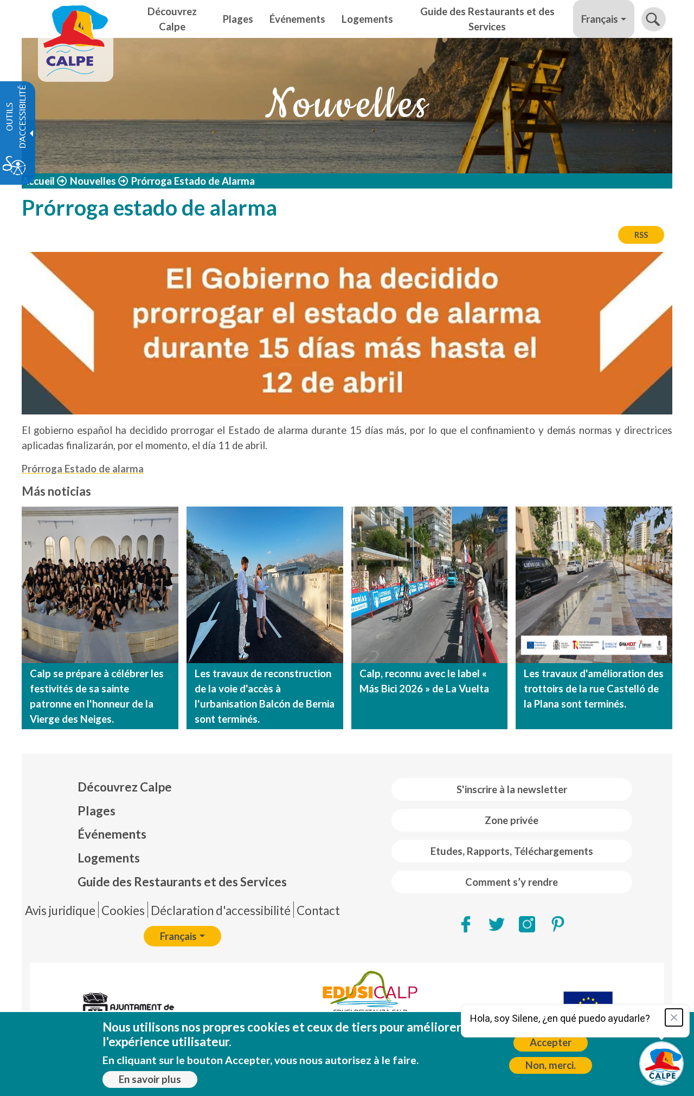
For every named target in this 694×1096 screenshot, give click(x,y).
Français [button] (599, 19)
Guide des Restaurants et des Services (182, 881)
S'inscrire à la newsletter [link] (512, 789)
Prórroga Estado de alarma (83, 469)
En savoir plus (150, 1079)
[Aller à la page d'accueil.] (76, 19)
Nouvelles (93, 181)
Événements (112, 834)
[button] (653, 19)
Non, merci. (550, 1065)
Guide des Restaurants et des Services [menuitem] (487, 19)
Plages (96, 810)
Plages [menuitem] (238, 19)
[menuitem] (182, 787)
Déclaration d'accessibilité (221, 910)
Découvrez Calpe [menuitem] (172, 19)
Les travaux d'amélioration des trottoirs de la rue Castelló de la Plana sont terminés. (594, 688)
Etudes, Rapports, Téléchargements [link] (511, 851)
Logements (109, 858)
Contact (318, 910)
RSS (641, 234)
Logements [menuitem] (367, 19)
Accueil (38, 181)
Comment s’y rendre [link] (511, 882)
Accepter (550, 1042)
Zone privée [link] (511, 820)
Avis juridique (60, 910)
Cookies (123, 910)
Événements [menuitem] (297, 19)
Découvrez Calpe (125, 787)
